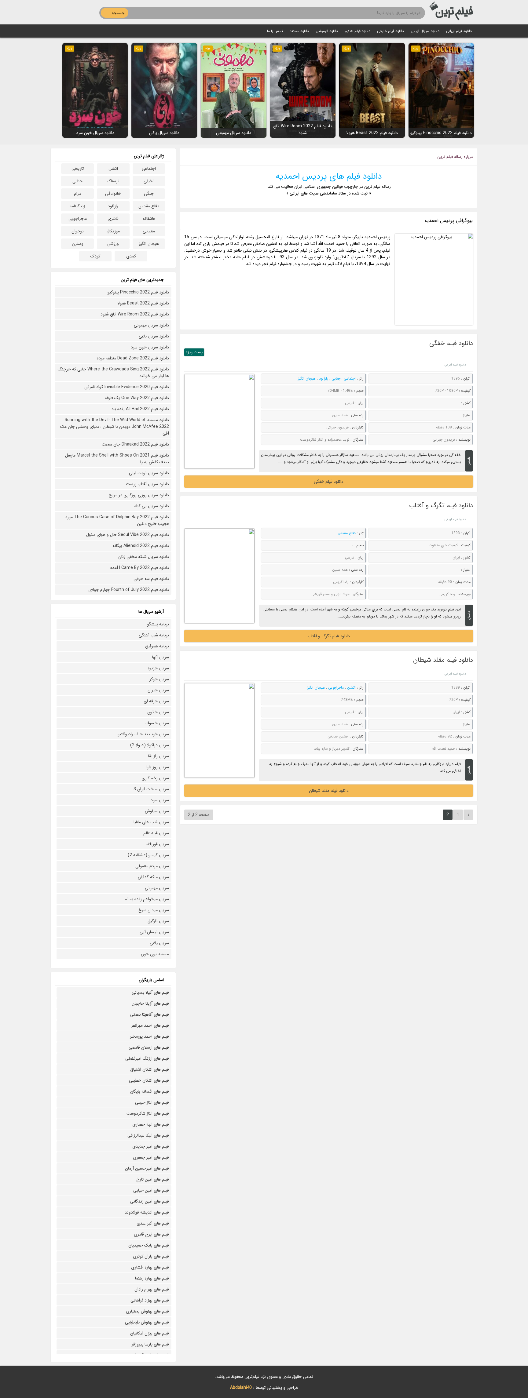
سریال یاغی (159, 943)
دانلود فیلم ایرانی (459, 31)
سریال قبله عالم (156, 833)
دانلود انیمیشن (327, 31)
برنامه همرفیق (157, 646)
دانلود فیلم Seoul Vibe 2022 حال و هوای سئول (127, 534)
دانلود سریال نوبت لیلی (149, 473)
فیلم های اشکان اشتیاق (149, 1069)
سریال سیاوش (157, 811)
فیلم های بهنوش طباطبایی (147, 1322)
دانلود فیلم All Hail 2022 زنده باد (140, 409)
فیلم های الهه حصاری (150, 1124)
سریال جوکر (159, 679)
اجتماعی (350, 378)
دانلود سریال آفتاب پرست (147, 484)
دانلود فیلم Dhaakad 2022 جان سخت (135, 444)
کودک (95, 256)
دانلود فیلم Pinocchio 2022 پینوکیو (138, 292)
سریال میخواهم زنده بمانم (147, 899)
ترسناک (113, 181)
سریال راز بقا (158, 756)
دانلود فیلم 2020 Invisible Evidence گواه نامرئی (126, 387)
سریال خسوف (157, 723)
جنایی (336, 378)
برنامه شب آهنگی (154, 635)
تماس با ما (275, 31)
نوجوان (78, 231)
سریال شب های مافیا (151, 822)
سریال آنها (160, 657)
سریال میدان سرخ (153, 910)
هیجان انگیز (307, 378)
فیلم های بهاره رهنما (152, 1278)
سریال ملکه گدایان (153, 877)
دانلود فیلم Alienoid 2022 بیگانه (140, 545)
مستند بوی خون (155, 954)
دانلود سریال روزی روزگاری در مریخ (139, 495)
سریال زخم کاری (155, 778)
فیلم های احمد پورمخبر (149, 1036)
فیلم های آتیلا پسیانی (150, 992)
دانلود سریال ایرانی (425, 31)
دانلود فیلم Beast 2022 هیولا (143, 303)
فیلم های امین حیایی (151, 1190)
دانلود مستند (299, 31)
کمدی (131, 256)
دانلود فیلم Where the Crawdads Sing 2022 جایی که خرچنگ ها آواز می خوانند (113, 372)
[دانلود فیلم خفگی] (219, 421)
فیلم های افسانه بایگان (149, 1091)
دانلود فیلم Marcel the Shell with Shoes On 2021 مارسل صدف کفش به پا (117, 458)
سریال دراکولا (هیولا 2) (149, 745)
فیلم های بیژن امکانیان (149, 1333)
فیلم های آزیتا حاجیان (150, 1003)
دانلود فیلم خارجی (390, 31)
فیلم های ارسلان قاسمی (149, 1047)
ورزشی (113, 243)
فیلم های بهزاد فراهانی (149, 1300)
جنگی (149, 193)
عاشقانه (149, 218)
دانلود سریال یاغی (154, 336)
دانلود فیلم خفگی (451, 343)
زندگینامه (77, 206)
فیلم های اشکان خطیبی (149, 1080)
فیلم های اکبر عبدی (153, 1223)
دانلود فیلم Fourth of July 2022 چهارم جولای (128, 589)
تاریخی (78, 168)
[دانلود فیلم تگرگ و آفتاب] (219, 576)
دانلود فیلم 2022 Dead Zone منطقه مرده (133, 358)
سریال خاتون (158, 712)
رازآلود (323, 378)
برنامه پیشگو (158, 624)
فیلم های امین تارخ (152, 1179)
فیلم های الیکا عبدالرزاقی (148, 1135)
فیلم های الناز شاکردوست (148, 1113)
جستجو (118, 13)
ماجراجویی (336, 687)
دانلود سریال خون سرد (150, 347)
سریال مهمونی (157, 888)
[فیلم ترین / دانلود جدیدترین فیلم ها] (452, 12)
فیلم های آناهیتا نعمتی (149, 1014)
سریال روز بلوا (157, 767)
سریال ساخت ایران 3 (151, 789)
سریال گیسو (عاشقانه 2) (148, 855)
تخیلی (149, 181)
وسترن (77, 243)
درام (77, 193)
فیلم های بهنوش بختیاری (147, 1311)
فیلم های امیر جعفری (151, 1157)
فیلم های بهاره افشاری (150, 1267)
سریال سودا (159, 800)
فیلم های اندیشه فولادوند (147, 1212)
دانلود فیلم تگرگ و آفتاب (441, 506)
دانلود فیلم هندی (357, 31)
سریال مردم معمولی (152, 866)
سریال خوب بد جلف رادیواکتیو (143, 734)
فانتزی (113, 218)
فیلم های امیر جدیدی (150, 1146)
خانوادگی (113, 193)
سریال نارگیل (158, 921)
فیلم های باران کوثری (151, 1256)
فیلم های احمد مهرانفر (150, 1025)
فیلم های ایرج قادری (151, 1234)
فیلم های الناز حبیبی (152, 1102)
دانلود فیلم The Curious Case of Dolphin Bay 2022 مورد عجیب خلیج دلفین (117, 520)
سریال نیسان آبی (154, 932)
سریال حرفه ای (156, 701)
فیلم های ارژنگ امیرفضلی (147, 1058)
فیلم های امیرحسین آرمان (147, 1168)
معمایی (149, 231)
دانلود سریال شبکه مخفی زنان (143, 556)
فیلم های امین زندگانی (149, 1201)
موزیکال (113, 231)
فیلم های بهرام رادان (151, 1289)
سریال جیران (158, 690)
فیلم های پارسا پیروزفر (150, 1344)
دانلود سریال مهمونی (151, 325)
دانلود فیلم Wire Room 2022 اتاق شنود (135, 314)
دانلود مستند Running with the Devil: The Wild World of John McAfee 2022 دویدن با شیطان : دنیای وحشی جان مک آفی (114, 427)
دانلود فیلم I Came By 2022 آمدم (139, 567)
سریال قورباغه (157, 844)
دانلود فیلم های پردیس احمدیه (329, 176)
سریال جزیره (158, 668)
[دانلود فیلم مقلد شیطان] (219, 730)
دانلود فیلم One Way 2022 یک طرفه (137, 398)
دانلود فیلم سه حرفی (151, 578)
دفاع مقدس (347, 533)
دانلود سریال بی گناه (151, 506)
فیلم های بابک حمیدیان (148, 1245)
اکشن (351, 687)
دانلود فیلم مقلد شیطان (443, 660)
